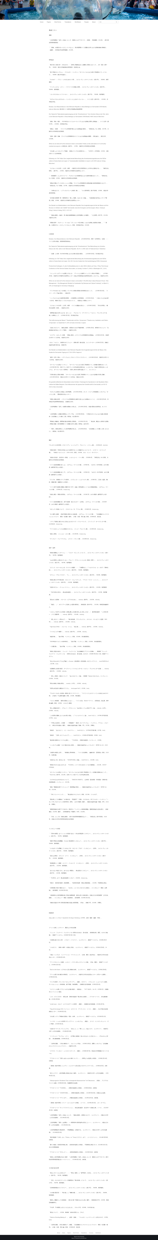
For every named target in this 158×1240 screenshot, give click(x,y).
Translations (68, 22)
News (63, 1233)
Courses (91, 1233)
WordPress (83, 1238)
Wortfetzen (78, 22)
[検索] (116, 22)
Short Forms (57, 22)
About (93, 22)
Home (41, 22)
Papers (49, 22)
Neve (73, 1238)
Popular (86, 22)
